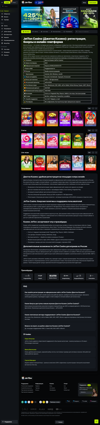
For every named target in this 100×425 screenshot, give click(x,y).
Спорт (14, 2)
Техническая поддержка (27, 386)
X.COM (85, 401)
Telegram (76, 401)
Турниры (37, 388)
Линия (65, 388)
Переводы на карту (55, 402)
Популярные (69, 31)
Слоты (36, 31)
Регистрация (93, 2)
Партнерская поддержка (27, 392)
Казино (7, 2)
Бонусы (37, 390)
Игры (51, 386)
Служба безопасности (26, 388)
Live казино (52, 388)
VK (69, 401)
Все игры (27, 31)
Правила (37, 386)
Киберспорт (67, 390)
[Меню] (2, 2)
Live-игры (45, 31)
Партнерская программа (27, 390)
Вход (84, 2)
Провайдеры (53, 390)
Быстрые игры (56, 31)
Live (65, 386)
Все (89, 108)
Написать (83, 392)
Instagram (94, 401)
